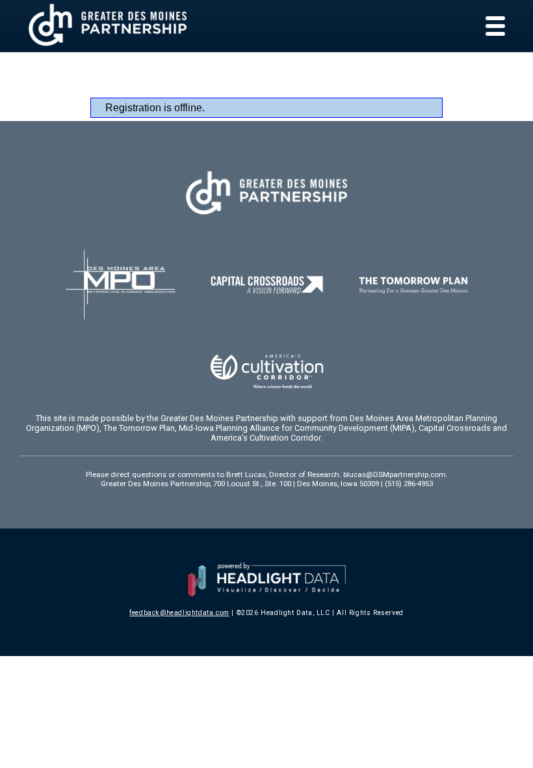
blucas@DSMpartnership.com (394, 474)
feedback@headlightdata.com (179, 613)
